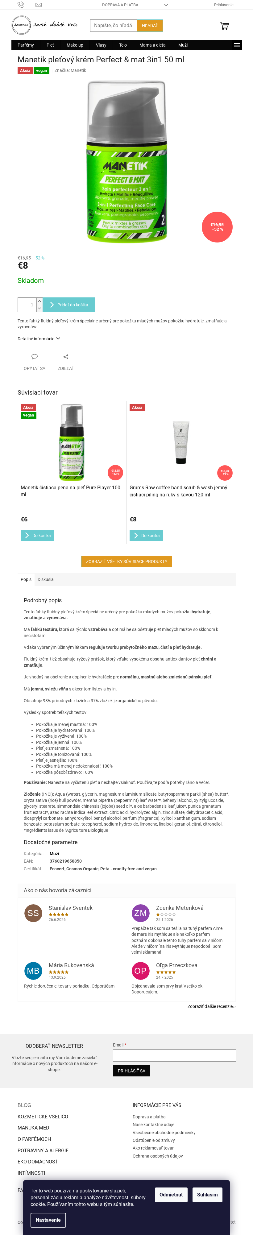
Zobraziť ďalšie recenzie (210, 1006)
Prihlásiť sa (131, 1070)
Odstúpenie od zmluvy (154, 1140)
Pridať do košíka (72, 304)
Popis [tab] (26, 579)
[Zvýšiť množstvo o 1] (39, 301)
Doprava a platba (120, 4)
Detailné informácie (36, 338)
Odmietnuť (171, 1195)
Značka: (70, 70)
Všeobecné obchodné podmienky (164, 1132)
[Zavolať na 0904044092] (27, 4)
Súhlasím (207, 1195)
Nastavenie (48, 1220)
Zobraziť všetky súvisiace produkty (126, 561)
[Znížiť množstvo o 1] (39, 308)
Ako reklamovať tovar (153, 1148)
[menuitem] (25, 45)
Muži (54, 853)
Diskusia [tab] (46, 579)
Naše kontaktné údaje (153, 1124)
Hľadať (150, 25)
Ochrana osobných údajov (158, 1156)
